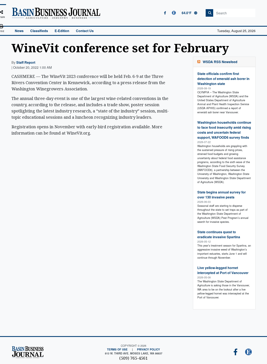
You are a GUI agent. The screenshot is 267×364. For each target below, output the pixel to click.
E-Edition (62, 30)
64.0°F (187, 12)
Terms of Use (117, 349)
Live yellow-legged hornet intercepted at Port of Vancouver (222, 270)
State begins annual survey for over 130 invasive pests (221, 194)
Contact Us (85, 30)
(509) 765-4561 (133, 358)
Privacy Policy (148, 349)
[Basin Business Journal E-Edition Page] (174, 13)
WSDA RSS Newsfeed (220, 61)
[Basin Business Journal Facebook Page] (165, 13)
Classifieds (39, 30)
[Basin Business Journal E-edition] (248, 352)
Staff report (25, 62)
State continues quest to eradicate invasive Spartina (218, 234)
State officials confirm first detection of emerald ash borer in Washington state (223, 78)
